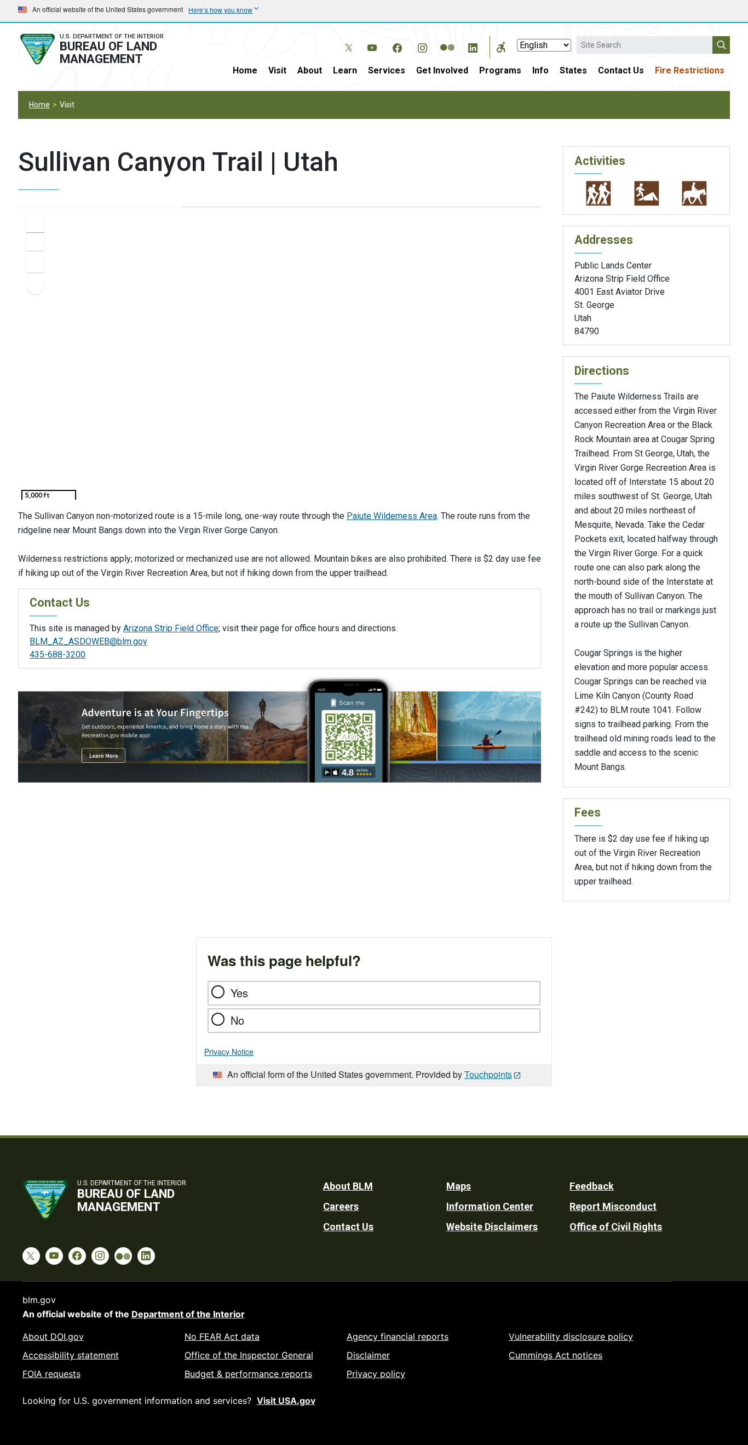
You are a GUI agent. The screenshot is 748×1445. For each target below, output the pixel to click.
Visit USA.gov (286, 1400)
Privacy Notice (229, 1051)
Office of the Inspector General (249, 1355)
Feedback (591, 1186)
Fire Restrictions (689, 70)
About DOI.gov (53, 1336)
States (573, 70)
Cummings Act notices (555, 1355)
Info (540, 70)
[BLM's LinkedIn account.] (472, 46)
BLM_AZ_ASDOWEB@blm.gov (88, 641)
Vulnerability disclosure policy (571, 1336)
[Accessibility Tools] (501, 47)
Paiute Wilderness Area (392, 516)
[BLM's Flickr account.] (447, 39)
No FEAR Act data (222, 1336)
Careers (341, 1206)
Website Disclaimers (492, 1226)
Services (386, 70)
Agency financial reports (397, 1336)
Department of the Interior (188, 1314)
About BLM (348, 1186)
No (237, 1020)
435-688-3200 (57, 654)
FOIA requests (51, 1373)
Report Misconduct (613, 1206)
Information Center (489, 1206)
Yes (239, 993)
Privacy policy (376, 1373)
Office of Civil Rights (615, 1226)
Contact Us (621, 70)
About (309, 70)
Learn (345, 70)
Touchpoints (488, 1074)
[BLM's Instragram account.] (422, 46)
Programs (500, 70)
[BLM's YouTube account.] (372, 46)
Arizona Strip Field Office (170, 628)
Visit (277, 70)
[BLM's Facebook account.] (397, 46)
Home (245, 70)
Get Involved (442, 70)
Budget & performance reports (248, 1373)
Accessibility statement (70, 1355)
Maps (458, 1186)
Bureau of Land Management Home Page (104, 49)
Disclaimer (368, 1355)
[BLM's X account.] (346, 39)
